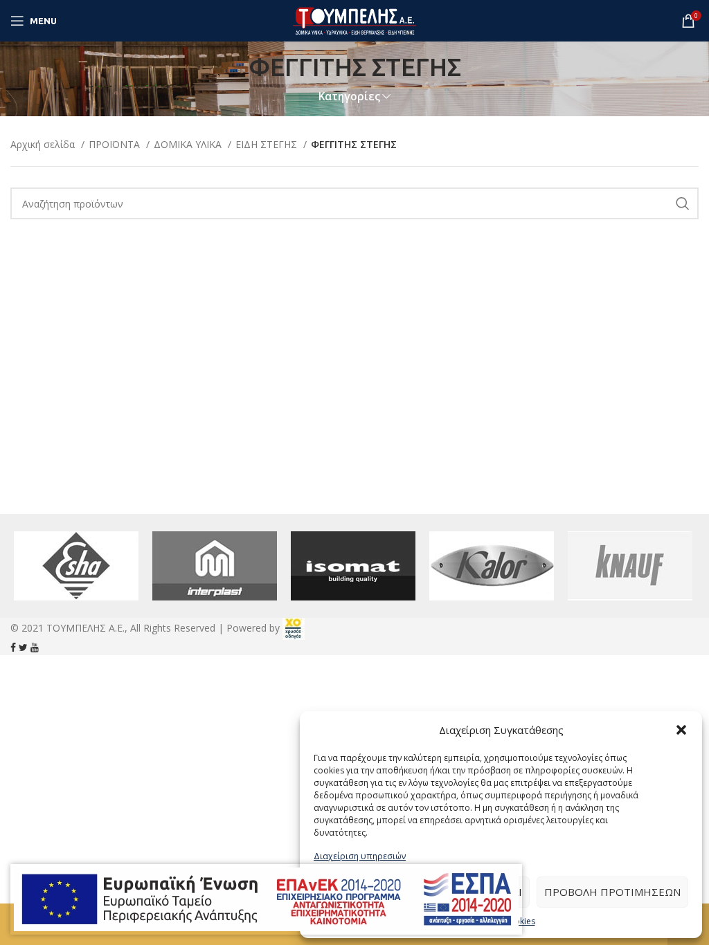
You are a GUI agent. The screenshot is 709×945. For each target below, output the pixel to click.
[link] (293, 627)
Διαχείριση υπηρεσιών (360, 856)
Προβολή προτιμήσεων (612, 892)
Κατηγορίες (349, 96)
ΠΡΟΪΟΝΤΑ (116, 144)
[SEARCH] (683, 203)
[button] (681, 730)
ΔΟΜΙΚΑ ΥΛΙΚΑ (189, 144)
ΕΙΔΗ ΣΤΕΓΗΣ (267, 144)
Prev (28, 566)
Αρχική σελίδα (44, 144)
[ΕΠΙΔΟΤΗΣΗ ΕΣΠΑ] (266, 899)
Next (681, 566)
